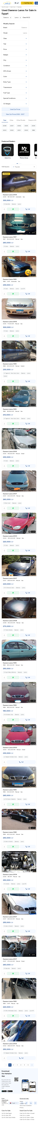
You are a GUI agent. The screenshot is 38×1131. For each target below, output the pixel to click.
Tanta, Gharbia (8, 630)
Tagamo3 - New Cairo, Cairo (12, 373)
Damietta (7, 204)
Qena (6, 246)
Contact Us (23, 1103)
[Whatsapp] (13, 209)
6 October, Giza (9, 714)
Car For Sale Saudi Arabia (8, 1117)
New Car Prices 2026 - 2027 (15, 114)
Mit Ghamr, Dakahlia (10, 799)
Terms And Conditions (26, 1105)
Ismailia (7, 884)
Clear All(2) (26, 17)
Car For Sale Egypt (7, 1113)
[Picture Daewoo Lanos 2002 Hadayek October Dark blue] (19, 1030)
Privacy (22, 1107)
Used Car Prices (15, 109)
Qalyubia (7, 968)
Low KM (23, 288)
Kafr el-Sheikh (9, 841)
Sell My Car (28, 3)
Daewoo (14, 204)
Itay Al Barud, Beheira (10, 672)
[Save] (33, 174)
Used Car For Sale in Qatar (27, 1117)
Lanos (19, 204)
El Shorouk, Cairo (9, 587)
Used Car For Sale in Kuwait (27, 1113)
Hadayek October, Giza (11, 757)
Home (21, 1101)
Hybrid (5, 376)
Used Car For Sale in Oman (27, 1119)
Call (29, 209)
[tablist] (19, 120)
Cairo (6, 288)
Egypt (13, 1103)
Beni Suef (7, 503)
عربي (18, 3)
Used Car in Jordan (25, 1115)
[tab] (5, 120)
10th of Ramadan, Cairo (11, 1010)
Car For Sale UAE (6, 1115)
